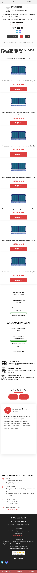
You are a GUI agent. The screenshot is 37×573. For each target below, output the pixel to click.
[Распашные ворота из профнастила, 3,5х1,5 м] (18, 101)
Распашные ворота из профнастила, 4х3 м (18, 177)
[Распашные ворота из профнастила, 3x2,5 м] (18, 70)
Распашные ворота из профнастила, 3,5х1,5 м (18, 113)
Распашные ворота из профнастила (18, 317)
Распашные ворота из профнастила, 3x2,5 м (18, 81)
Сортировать (11, 58)
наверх (32, 571)
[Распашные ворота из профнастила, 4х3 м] (18, 167)
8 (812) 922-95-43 (17, 22)
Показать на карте (18, 535)
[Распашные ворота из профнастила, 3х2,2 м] (18, 261)
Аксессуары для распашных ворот (18, 353)
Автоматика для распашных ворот (18, 337)
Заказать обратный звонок (18, 25)
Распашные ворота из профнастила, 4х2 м (18, 209)
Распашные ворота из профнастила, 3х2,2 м (18, 272)
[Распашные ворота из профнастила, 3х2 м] (18, 230)
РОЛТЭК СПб (19, 7)
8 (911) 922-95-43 (19, 28)
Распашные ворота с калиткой (18, 301)
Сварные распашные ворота (18, 309)
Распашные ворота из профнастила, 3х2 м (18, 240)
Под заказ (18, 89)
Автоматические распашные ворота (18, 294)
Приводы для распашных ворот (18, 329)
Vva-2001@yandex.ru (30, 1)
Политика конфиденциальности (18, 548)
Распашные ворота (12, 42)
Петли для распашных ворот (18, 345)
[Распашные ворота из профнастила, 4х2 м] (18, 198)
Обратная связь (18, 558)
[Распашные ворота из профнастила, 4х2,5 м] (18, 135)
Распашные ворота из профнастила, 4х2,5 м (18, 146)
